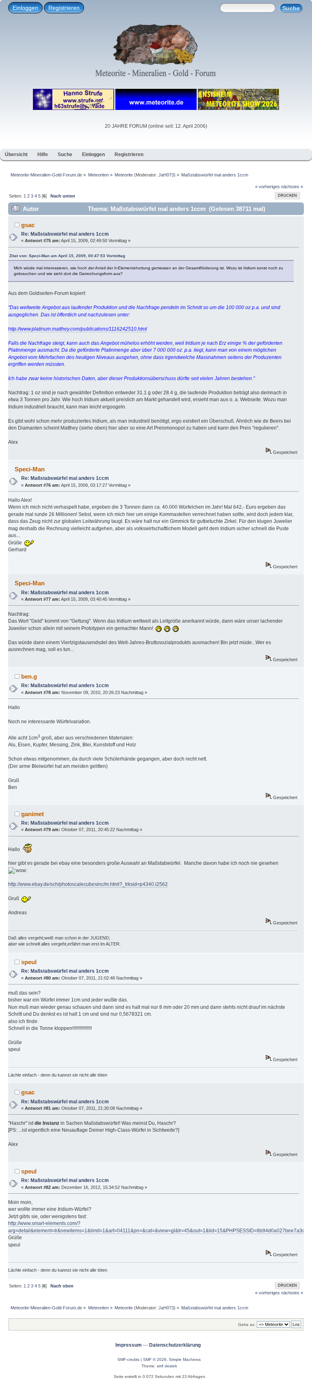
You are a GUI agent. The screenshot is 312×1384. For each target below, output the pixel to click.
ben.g (29, 676)
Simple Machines (185, 1359)
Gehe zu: (247, 1324)
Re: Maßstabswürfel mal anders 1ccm (65, 234)
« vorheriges (267, 186)
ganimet (32, 813)
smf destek (167, 1366)
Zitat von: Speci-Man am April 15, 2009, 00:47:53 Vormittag (67, 256)
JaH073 (166, 174)
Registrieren (64, 7)
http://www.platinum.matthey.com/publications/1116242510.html (77, 329)
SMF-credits (128, 1359)
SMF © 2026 (155, 1359)
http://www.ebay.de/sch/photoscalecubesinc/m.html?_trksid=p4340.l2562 (88, 884)
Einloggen (25, 7)
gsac (28, 224)
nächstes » (292, 186)
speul (29, 961)
